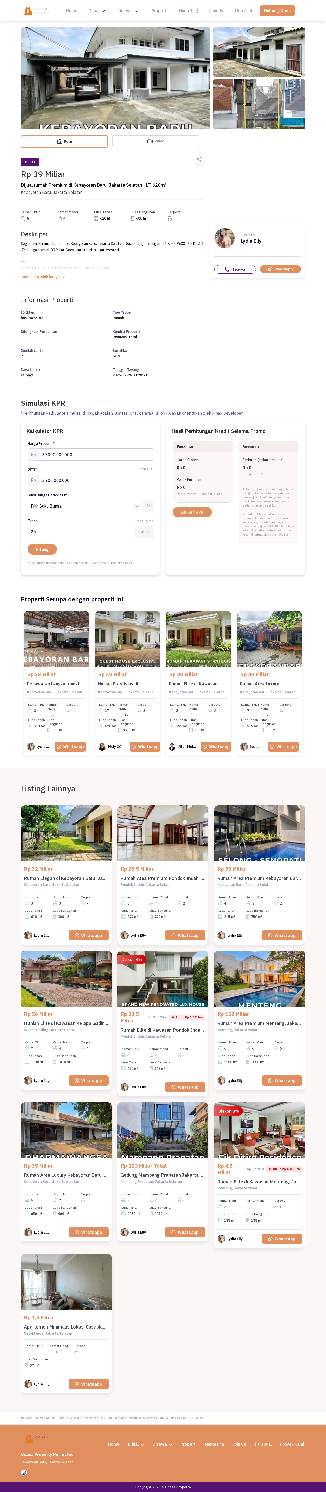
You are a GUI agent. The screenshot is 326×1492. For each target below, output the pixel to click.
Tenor (90, 520)
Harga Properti (41, 443)
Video (159, 141)
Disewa (125, 10)
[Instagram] (24, 1473)
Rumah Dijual (45, 1418)
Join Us (216, 10)
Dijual (94, 10)
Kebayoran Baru (94, 1418)
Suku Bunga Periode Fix (47, 495)
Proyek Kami (292, 1444)
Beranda (26, 1418)
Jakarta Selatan (69, 1418)
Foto (67, 141)
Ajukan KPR (192, 512)
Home (71, 10)
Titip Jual (243, 10)
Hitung (42, 549)
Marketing (188, 10)
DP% (32, 469)
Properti (160, 10)
